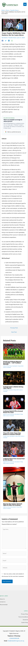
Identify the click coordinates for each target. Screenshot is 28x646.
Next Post (14, 332)
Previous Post (14, 328)
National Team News (7, 366)
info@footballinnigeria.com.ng (16, 640)
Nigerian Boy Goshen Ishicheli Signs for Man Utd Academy (12, 504)
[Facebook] (2, 40)
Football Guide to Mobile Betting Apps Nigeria (13, 387)
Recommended (3, 604)
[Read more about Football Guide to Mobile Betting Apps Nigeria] (14, 378)
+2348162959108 (14, 638)
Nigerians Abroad (7, 507)
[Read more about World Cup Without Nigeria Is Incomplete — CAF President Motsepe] (14, 351)
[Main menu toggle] (25, 4)
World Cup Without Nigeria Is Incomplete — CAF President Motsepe (12, 363)
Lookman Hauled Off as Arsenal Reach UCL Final (13, 411)
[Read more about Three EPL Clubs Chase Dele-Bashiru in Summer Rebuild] (14, 425)
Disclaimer (25, 619)
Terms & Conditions (23, 617)
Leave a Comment (7, 367)
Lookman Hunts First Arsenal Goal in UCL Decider (14, 459)
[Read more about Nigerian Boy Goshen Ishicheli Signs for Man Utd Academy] (14, 484)
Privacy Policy (24, 614)
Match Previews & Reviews (9, 414)
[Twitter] (5, 40)
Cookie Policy (24, 622)
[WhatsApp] (12, 40)
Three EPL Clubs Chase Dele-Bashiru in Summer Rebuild (12, 433)
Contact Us (2, 601)
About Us (2, 599)
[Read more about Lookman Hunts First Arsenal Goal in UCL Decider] (14, 449)
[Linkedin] (9, 40)
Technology (5, 389)
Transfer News (12, 37)
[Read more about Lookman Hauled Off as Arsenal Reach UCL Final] (14, 402)
